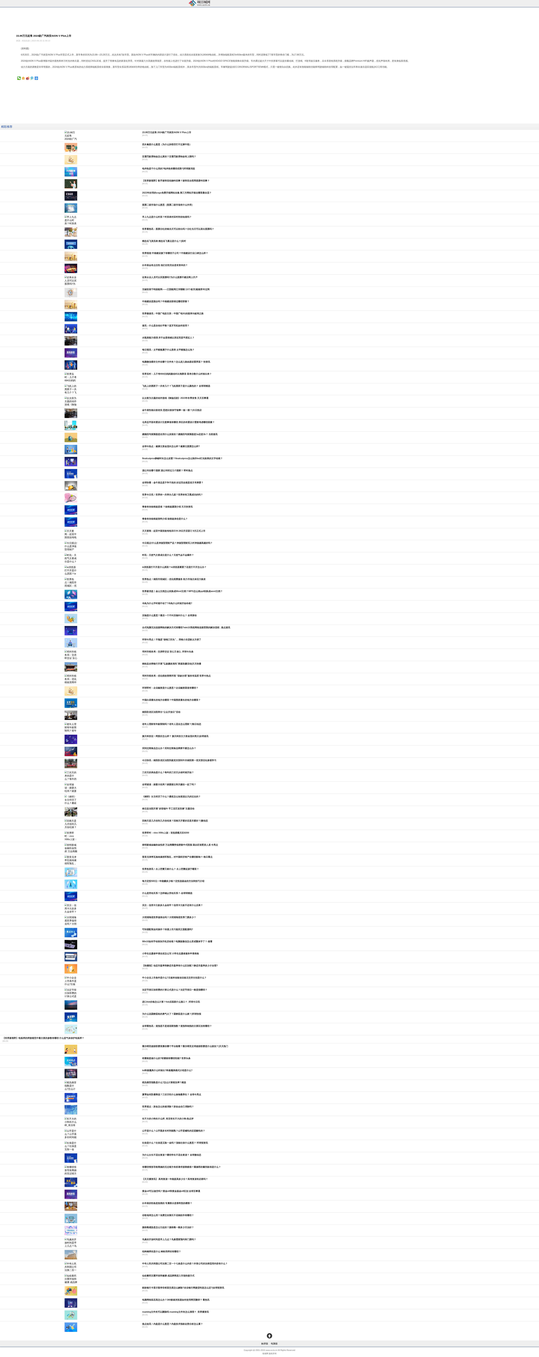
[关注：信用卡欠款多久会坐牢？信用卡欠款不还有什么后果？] (71, 908)
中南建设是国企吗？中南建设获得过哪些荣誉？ (165, 301)
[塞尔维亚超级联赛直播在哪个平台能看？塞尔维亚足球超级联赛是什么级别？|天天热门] (71, 1049)
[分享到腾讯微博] (32, 78)
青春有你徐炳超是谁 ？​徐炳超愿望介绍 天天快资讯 (167, 507)
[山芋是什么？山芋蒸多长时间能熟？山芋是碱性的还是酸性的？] (71, 1134)
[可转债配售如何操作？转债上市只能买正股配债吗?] (71, 932)
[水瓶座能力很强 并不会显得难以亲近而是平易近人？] (71, 341)
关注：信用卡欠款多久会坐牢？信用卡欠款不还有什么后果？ (172, 905)
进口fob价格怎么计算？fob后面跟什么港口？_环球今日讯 (171, 1002)
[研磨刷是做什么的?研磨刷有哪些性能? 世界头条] (71, 1061)
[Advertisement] (84, 104)
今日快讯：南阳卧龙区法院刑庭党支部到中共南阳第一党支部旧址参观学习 (179, 760)
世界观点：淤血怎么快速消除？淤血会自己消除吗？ (168, 1106)
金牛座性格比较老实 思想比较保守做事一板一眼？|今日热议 (172, 410)
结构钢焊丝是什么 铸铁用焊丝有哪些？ (161, 1251)
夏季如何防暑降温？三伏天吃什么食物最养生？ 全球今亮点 (171, 1094)
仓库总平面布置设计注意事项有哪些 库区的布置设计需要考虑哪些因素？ (178, 422)
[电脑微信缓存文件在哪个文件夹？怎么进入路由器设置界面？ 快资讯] (71, 365)
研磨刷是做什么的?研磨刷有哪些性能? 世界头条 (166, 1058)
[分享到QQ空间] (23, 78)
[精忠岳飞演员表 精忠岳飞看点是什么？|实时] (71, 244)
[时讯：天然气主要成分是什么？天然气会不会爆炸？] (71, 558)
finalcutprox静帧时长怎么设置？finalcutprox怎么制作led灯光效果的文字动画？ (182, 458)
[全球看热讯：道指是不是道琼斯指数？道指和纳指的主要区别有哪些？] (71, 1029)
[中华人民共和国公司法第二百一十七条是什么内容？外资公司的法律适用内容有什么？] (71, 1266)
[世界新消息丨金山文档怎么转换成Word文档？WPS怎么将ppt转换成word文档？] (71, 594)
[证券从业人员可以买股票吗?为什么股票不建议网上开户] (71, 280)
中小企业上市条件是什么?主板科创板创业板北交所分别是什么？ (174, 977)
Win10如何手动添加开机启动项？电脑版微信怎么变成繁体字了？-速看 (177, 941)
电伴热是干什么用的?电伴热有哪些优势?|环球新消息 (168, 168)
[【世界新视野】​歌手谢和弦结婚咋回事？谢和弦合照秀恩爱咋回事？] (71, 184)
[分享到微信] (19, 78)
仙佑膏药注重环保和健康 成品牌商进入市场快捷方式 (168, 1275)
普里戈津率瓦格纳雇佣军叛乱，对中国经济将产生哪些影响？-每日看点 (177, 857)
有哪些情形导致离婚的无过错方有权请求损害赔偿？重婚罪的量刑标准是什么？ (181, 1167)
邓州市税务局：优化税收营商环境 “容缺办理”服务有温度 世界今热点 (176, 676)
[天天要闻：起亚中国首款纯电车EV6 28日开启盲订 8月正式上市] (71, 534)
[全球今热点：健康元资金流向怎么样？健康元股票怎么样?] (71, 449)
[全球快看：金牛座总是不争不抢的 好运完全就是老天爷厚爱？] (71, 485)
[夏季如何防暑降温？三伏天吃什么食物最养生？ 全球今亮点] (71, 1097)
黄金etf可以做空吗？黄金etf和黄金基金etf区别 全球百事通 (171, 1191)
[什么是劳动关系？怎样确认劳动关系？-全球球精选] (71, 896)
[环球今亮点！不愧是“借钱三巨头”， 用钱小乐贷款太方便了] (71, 642)
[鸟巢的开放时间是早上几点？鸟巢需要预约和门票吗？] (71, 1242)
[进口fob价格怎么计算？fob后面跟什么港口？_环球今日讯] (71, 1005)
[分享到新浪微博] (27, 78)
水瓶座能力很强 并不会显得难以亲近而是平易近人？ (168, 337)
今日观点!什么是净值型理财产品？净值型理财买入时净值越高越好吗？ (177, 543)
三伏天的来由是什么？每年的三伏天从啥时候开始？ (168, 772)
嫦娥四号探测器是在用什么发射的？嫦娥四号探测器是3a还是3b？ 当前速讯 (180, 434)
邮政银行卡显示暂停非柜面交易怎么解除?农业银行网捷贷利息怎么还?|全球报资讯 (183, 1288)
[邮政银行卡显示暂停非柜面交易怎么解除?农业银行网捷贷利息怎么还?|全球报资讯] (71, 1291)
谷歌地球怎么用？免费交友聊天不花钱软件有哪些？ (168, 1215)
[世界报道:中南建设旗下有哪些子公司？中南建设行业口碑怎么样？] (71, 256)
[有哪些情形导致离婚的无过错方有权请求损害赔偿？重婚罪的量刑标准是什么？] (71, 1170)
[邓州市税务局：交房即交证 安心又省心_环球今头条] (71, 655)
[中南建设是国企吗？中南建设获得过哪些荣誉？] (71, 304)
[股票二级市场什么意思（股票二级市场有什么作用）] (71, 208)
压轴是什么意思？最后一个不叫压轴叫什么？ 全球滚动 (169, 615)
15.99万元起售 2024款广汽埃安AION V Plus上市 (166, 132)
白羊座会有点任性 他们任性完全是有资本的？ (165, 265)
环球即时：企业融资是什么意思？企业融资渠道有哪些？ (170, 688)
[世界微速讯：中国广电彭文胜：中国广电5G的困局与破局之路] (71, 316)
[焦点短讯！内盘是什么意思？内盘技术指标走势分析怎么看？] (71, 1327)
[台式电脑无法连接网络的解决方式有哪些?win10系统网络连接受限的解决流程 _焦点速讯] (71, 630)
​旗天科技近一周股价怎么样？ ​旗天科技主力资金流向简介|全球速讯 (175, 736)
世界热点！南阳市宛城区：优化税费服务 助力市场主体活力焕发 (174, 579)
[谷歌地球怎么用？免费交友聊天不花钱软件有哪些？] (71, 1218)
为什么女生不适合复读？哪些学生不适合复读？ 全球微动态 (171, 1155)
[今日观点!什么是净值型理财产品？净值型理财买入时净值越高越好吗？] (71, 546)
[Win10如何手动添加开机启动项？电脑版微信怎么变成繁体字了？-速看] (71, 944)
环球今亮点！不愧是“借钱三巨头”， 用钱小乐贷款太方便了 (171, 639)
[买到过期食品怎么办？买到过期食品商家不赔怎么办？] (71, 751)
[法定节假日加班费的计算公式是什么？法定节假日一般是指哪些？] (71, 993)
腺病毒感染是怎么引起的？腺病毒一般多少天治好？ (168, 1227)
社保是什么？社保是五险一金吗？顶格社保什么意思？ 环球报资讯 (175, 1143)
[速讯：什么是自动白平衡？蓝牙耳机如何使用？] (71, 328)
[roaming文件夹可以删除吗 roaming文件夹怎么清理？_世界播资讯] (71, 1315)
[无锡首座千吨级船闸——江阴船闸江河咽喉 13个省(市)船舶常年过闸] (71, 292)
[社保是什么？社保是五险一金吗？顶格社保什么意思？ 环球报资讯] (71, 1146)
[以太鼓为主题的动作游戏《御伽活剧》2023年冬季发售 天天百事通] (71, 401)
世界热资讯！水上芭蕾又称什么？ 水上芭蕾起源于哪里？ (170, 869)
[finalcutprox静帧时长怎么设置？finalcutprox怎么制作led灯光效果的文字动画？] (71, 461)
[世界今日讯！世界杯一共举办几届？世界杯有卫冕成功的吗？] (71, 498)
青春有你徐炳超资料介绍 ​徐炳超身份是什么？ (165, 519)
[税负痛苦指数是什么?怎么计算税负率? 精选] (71, 1085)
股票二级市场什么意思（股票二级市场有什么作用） (168, 205)
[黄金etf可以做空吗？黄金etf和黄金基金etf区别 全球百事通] (71, 1194)
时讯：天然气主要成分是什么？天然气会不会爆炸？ (168, 555)
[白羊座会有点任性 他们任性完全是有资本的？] (71, 268)
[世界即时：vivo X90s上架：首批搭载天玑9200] (71, 836)
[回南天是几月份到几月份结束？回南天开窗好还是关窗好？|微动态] (71, 824)
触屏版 (264, 1343)
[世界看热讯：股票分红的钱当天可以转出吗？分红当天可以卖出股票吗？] (71, 232)
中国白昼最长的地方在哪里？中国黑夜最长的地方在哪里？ (171, 700)
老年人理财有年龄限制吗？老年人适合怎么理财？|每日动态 (171, 724)
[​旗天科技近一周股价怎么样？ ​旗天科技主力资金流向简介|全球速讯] (71, 739)
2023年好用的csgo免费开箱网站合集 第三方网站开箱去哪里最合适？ (177, 193)
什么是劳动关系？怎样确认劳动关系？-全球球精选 (167, 893)
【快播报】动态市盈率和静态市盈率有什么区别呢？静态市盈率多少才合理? (180, 965)
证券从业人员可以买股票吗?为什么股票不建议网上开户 (169, 277)
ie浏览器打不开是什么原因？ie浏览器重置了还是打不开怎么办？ (174, 567)
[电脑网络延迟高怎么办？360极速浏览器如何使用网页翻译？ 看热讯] (71, 1303)
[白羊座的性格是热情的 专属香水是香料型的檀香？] (71, 1206)
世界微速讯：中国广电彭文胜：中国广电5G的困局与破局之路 (173, 313)
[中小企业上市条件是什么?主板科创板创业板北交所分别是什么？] (71, 981)
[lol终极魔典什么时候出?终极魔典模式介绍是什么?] (71, 1073)
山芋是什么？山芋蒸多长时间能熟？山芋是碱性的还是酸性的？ (173, 1131)
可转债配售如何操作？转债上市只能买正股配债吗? (167, 929)
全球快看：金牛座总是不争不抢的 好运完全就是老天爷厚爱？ (172, 482)
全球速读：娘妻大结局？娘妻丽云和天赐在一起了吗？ (169, 784)
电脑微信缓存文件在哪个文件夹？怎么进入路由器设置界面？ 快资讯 (176, 362)
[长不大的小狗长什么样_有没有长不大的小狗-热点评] (71, 1122)
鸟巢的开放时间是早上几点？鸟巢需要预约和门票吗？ (169, 1239)
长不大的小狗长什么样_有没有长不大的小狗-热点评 (168, 1118)
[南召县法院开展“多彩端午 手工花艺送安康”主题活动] (71, 812)
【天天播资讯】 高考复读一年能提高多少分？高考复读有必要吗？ (175, 1179)
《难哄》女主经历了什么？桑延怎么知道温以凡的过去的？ (171, 796)
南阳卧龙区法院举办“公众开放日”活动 (161, 712)
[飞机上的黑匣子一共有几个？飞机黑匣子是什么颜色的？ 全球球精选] (71, 389)
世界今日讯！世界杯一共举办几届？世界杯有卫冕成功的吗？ (172, 494)
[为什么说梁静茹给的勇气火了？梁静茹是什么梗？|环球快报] (71, 1017)
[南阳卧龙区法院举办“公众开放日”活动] (71, 715)
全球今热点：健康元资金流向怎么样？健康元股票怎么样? (171, 446)
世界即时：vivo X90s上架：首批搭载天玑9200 (165, 833)
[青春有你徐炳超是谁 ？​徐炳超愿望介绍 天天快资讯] (71, 510)
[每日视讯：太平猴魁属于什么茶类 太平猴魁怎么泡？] (71, 353)
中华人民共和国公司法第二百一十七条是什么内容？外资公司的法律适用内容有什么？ (185, 1263)
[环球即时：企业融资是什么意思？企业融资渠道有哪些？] (71, 691)
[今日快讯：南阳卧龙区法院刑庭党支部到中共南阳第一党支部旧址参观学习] (71, 763)
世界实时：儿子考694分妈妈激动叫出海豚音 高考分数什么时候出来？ (177, 374)
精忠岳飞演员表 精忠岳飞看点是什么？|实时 (164, 241)
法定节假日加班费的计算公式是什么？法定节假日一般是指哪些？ (174, 990)
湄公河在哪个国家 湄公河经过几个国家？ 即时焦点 (167, 470)
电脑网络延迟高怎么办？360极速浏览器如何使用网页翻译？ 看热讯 (175, 1300)
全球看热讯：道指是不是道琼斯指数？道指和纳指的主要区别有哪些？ (177, 1026)
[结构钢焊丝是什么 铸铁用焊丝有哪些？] (71, 1254)
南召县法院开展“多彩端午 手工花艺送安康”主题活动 (168, 808)
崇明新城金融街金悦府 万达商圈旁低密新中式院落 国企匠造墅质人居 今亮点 (180, 845)
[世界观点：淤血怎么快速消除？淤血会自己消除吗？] (71, 1109)
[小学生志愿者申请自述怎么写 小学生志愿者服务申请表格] (71, 956)
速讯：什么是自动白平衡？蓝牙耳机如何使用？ (165, 325)
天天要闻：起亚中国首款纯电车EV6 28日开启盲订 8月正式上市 (173, 531)
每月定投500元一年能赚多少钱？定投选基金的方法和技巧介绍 (173, 881)
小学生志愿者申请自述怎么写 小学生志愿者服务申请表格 (170, 953)
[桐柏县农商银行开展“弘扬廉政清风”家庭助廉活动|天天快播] (71, 667)
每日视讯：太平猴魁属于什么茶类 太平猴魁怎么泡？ (168, 350)
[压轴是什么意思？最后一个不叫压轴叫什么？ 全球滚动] (71, 618)
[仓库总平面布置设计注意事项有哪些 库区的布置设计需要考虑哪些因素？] (71, 425)
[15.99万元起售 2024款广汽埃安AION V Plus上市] (71, 135)
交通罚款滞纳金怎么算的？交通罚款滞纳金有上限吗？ (169, 156)
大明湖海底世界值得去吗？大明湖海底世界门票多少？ (169, 917)
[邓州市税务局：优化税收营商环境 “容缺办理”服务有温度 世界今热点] (71, 679)
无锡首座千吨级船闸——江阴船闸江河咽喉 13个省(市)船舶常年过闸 (176, 289)
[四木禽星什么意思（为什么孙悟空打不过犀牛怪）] (71, 147)
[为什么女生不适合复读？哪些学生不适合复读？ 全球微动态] (71, 1158)
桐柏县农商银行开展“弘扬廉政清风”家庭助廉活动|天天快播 (171, 663)
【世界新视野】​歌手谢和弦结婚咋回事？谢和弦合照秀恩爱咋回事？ (176, 180)
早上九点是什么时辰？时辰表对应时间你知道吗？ (167, 217)
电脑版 (274, 1343)
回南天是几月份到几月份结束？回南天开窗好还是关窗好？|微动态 (175, 820)
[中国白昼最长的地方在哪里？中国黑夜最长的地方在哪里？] (71, 703)
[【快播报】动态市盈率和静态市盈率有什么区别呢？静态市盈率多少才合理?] (71, 969)
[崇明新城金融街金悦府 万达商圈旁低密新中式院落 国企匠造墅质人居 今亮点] (71, 848)
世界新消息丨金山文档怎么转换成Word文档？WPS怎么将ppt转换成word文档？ (182, 591)
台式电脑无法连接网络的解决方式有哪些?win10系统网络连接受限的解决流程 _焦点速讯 (186, 627)
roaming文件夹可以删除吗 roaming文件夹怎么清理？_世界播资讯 (175, 1312)
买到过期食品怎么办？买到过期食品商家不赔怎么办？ (169, 748)
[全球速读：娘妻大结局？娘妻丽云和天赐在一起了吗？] (71, 787)
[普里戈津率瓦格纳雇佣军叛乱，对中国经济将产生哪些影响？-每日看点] (71, 860)
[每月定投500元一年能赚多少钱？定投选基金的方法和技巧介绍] (71, 884)
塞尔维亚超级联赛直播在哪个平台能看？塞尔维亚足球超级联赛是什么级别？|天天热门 (185, 1046)
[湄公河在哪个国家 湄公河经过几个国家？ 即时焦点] (71, 473)
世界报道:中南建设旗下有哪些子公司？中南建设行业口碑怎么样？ (175, 253)
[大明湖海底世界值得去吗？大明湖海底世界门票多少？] (71, 920)
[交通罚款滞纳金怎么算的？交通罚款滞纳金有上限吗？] (71, 159)
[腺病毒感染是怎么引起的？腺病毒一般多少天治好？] (71, 1230)
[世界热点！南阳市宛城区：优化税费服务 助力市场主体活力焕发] (71, 582)
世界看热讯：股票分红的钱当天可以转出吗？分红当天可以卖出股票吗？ (178, 229)
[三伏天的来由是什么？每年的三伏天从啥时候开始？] (71, 775)
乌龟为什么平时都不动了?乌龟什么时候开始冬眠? (167, 603)
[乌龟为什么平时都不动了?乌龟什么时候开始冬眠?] (71, 606)
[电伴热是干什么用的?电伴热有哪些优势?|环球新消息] (71, 172)
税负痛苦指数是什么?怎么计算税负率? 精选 (164, 1082)
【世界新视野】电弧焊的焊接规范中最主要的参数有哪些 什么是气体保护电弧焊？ (43, 1038)
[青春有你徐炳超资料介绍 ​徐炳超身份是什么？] (71, 522)
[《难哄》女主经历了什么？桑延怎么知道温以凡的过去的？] (71, 799)
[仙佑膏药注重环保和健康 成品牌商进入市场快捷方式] (71, 1279)
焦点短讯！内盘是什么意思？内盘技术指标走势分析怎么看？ (172, 1324)
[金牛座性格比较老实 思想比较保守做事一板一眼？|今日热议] (71, 413)
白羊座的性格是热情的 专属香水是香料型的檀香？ (167, 1203)
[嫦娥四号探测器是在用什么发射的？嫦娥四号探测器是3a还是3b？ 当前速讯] (71, 437)
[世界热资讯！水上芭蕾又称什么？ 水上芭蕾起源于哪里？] (71, 872)
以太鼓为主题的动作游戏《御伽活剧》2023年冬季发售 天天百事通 (175, 398)
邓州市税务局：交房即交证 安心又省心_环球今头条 (167, 651)
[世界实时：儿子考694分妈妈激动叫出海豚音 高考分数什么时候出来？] (71, 377)
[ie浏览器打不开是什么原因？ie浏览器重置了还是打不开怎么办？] (71, 570)
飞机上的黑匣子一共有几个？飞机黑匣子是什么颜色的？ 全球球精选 (176, 386)
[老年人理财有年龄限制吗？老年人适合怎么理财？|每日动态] (71, 727)
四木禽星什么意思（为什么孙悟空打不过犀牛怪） (167, 144)
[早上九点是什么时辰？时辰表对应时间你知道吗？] (71, 220)
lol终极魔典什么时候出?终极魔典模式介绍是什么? (167, 1070)
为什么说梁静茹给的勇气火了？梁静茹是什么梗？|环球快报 (171, 1014)
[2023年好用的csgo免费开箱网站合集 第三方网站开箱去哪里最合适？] (71, 196)
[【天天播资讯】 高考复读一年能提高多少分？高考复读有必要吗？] (71, 1182)
